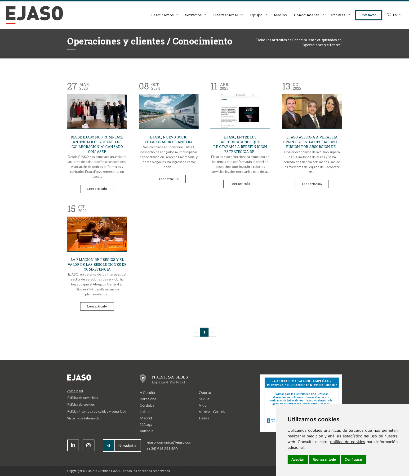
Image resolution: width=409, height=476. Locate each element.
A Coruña (147, 392)
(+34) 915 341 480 (162, 448)
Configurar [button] (354, 459)
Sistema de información (84, 418)
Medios (280, 15)
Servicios (193, 15)
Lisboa (145, 411)
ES (395, 15)
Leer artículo (97, 189)
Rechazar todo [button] (324, 459)
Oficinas (338, 15)
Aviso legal (75, 391)
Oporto (205, 392)
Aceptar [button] (297, 459)
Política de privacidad (82, 398)
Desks (204, 418)
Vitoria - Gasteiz (212, 411)
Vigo (203, 405)
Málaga (146, 424)
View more (97, 111)
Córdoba (147, 405)
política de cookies (347, 441)
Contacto (368, 15)
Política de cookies (81, 404)
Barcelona (148, 398)
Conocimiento (307, 15)
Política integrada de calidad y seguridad (96, 411)
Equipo (256, 15)
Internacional (225, 15)
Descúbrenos (162, 15)
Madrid (146, 418)
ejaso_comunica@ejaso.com (169, 442)
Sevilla (204, 398)
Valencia (146, 430)
